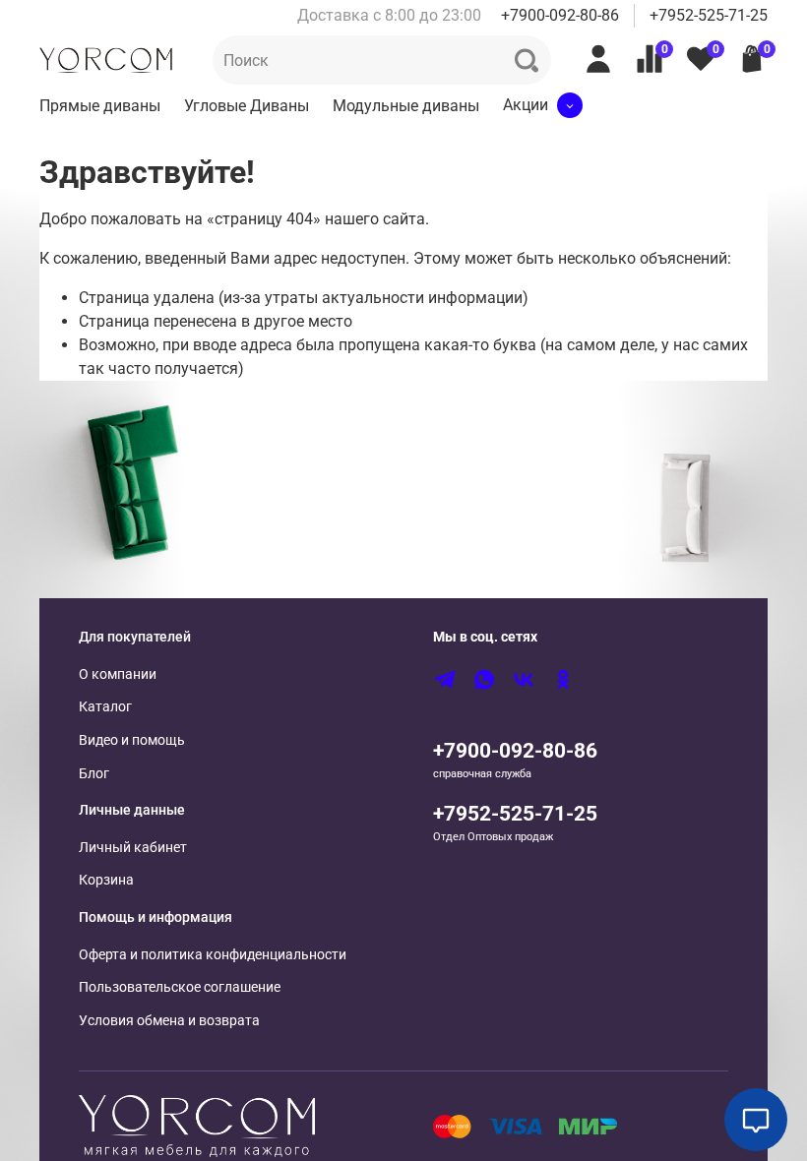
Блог (94, 773)
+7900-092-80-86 (560, 15)
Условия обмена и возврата (169, 1020)
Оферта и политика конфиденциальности (212, 955)
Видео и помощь (132, 740)
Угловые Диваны (246, 105)
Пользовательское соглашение (179, 987)
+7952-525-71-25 (709, 15)
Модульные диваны (406, 105)
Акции (525, 104)
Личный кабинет (133, 847)
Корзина (106, 880)
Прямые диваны (99, 105)
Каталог (105, 707)
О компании (117, 674)
